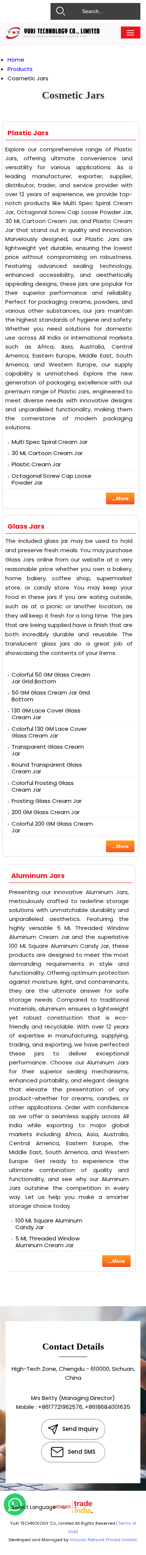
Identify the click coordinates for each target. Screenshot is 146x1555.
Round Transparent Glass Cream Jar (47, 768)
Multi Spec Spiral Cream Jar (50, 442)
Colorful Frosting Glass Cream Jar (43, 786)
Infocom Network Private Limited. (103, 1540)
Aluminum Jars (38, 875)
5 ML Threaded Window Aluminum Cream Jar (47, 1241)
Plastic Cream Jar (36, 464)
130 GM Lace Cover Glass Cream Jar (46, 714)
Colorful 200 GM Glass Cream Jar (52, 827)
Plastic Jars (28, 132)
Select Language (34, 1507)
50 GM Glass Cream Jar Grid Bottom (51, 696)
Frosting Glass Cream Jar (47, 801)
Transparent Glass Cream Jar (48, 750)
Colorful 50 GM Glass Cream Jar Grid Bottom (51, 678)
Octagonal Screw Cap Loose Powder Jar (51, 479)
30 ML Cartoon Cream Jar (47, 453)
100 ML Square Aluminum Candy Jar (48, 1224)
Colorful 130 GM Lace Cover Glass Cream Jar (49, 732)
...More (120, 498)
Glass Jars (26, 526)
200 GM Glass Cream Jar (46, 812)
